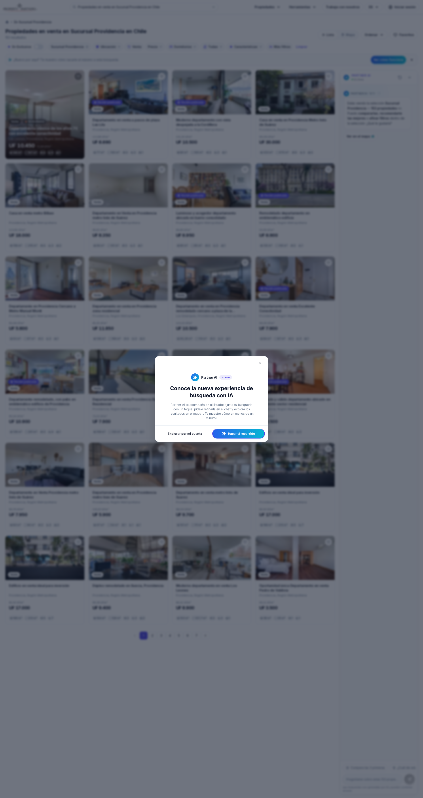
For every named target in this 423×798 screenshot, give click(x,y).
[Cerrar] (260, 363)
